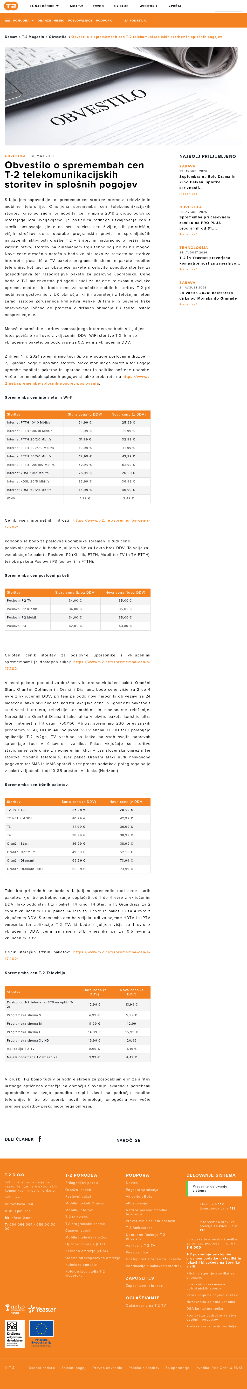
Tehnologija (193, 247)
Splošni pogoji (74, 1368)
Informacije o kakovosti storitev (154, 1266)
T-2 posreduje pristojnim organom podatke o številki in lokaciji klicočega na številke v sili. (213, 1260)
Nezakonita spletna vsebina (210, 1302)
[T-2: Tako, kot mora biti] (12, 6)
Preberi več (188, 193)
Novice (132, 1183)
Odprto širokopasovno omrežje (92, 1258)
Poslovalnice (80, 20)
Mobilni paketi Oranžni (85, 1203)
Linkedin (32, 1238)
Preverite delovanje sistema (210, 1188)
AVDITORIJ (148, 6)
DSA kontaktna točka (204, 1309)
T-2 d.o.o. (15, 1175)
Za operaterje (177, 1368)
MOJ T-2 (76, 6)
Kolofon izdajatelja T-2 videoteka (85, 1273)
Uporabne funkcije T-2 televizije (145, 1237)
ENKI (238, 1368)
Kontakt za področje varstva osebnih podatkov (211, 1317)
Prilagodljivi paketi (81, 1183)
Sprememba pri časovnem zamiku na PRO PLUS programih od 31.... (204, 222)
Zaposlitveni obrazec (144, 1286)
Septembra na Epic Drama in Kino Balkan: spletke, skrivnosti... (207, 182)
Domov (11, 37)
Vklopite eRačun (140, 1197)
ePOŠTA (175, 6)
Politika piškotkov (144, 1368)
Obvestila (58, 37)
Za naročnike (42, 6)
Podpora (104, 20)
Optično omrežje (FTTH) (86, 1244)
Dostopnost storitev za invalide (153, 1259)
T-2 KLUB (121, 6)
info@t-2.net (21, 1218)
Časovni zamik (78, 1231)
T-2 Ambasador (139, 1228)
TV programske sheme (85, 1224)
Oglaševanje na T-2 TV (146, 1305)
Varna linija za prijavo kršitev (212, 1295)
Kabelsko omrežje (81, 1265)
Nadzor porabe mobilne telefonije (146, 1212)
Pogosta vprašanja (142, 1190)
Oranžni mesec (51, 20)
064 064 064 (21, 1225)
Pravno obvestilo (107, 1368)
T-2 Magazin (33, 37)
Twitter (14, 1238)
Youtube (23, 1238)
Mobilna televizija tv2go (86, 1237)
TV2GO (98, 6)
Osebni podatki (41, 1368)
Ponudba (21, 20)
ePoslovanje (136, 1203)
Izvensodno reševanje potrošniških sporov (206, 1286)
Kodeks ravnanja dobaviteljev (212, 1326)
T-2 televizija (76, 1217)
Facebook (6, 1238)
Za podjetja (135, 20)
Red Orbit (220, 1368)
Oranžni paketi (78, 1190)
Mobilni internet (79, 1210)
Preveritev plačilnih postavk (150, 1221)
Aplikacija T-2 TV (140, 1246)
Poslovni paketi (78, 1197)
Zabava (187, 166)
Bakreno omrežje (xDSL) (86, 1251)
